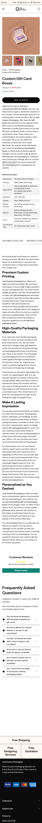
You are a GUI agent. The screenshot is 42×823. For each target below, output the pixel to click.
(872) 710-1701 (9, 821)
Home (4, 70)
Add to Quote (21, 100)
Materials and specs (9, 175)
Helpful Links (7, 809)
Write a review (21, 570)
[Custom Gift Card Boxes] (7, 61)
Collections (7, 801)
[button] (38, 9)
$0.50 (14, 88)
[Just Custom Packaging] (21, 9)
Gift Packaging (14, 70)
